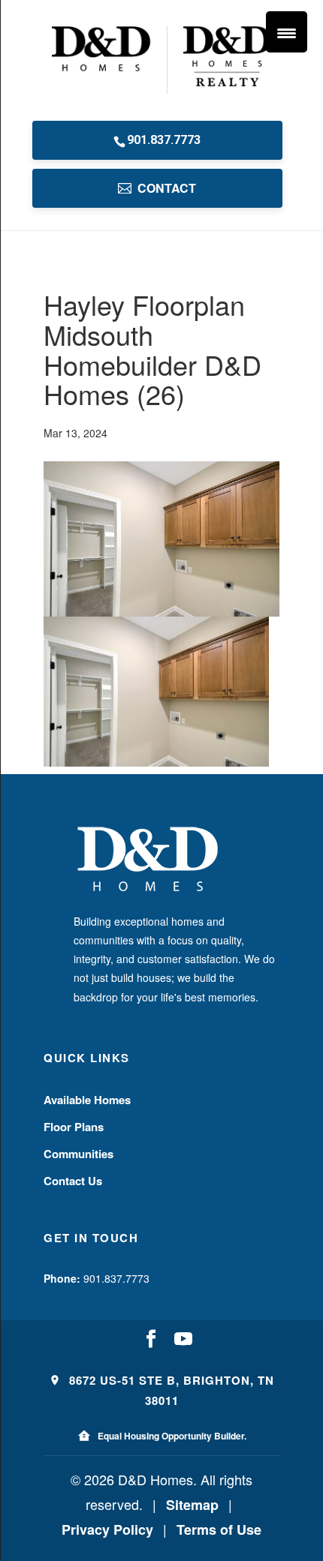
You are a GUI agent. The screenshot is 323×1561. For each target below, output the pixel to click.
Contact (166, 188)
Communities (78, 1153)
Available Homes (87, 1099)
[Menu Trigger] (286, 32)
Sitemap (192, 1504)
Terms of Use (219, 1529)
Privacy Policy (107, 1529)
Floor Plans (74, 1126)
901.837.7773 (164, 140)
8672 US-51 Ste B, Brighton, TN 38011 (169, 1390)
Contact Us (73, 1180)
